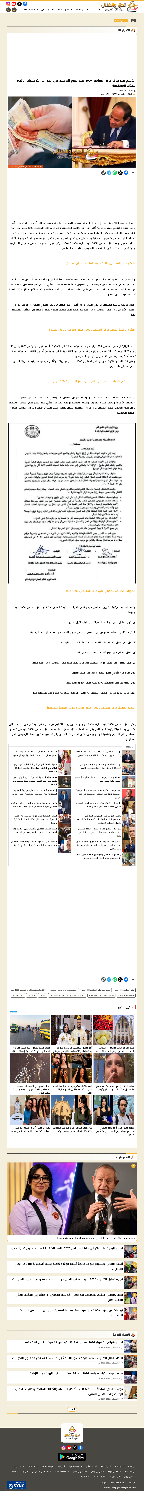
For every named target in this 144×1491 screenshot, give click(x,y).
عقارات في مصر (114, 1476)
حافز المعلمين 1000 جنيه (124, 990)
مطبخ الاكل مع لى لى (41, 1471)
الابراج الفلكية (99, 1476)
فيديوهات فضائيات (61, 1471)
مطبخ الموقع (19, 1466)
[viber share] (109, 172)
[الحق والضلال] (133, 20)
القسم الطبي (47, 10)
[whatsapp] (103, 172)
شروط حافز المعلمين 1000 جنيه (101, 995)
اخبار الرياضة (33, 1466)
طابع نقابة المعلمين (126, 995)
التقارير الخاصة (65, 10)
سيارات (15, 1471)
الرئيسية (95, 10)
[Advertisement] (72, 55)
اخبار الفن (61, 1466)
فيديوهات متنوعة (29, 10)
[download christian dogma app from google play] (72, 1457)
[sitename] (72, 1433)
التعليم (42, 995)
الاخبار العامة (81, 10)
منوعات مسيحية (47, 1466)
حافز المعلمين (18, 995)
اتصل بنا (104, 1483)
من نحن (132, 1483)
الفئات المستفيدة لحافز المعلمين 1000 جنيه (28, 990)
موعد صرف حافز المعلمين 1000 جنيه (96, 990)
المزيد (72, 1409)
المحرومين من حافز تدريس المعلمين (63, 990)
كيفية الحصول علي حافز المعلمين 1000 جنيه (67, 995)
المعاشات (31, 995)
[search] (8, 9)
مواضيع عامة (130, 1471)
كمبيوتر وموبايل (97, 1471)
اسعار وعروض (129, 1476)
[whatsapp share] (114, 172)
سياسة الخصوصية (118, 1483)
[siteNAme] (120, 7)
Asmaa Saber (126, 90)
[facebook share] (126, 172)
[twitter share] (120, 172)
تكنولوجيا (25, 1471)
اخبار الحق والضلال (80, 1471)
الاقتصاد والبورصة (114, 1471)
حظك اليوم (85, 1476)
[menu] (14, 9)
